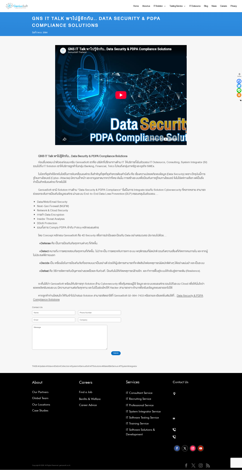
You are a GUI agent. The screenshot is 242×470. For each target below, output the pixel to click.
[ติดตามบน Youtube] (200, 448)
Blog (206, 6)
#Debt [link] (56, 366)
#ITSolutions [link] (95, 366)
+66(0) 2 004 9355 (187, 430)
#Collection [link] (64, 366)
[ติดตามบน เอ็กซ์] (185, 448)
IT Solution (158, 6)
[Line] (239, 90)
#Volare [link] (49, 366)
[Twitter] (239, 86)
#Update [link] (42, 366)
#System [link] (74, 366)
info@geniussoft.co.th (185, 423)
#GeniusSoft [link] (84, 366)
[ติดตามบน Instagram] (192, 448)
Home (136, 6)
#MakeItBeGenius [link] (110, 366)
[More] (239, 95)
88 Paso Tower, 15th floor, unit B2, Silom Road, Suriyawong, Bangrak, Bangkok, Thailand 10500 (186, 403)
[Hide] (240, 100)
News (214, 6)
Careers (223, 6)
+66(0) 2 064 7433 (188, 437)
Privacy (233, 6)
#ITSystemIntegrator (128, 366)
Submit (115, 353)
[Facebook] (239, 81)
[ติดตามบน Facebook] (177, 448)
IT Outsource (194, 6)
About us (146, 6)
